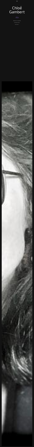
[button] (17, 1)
